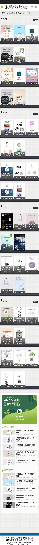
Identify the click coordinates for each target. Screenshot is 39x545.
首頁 (3, 13)
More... (36, 20)
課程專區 (10, 13)
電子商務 (19, 13)
